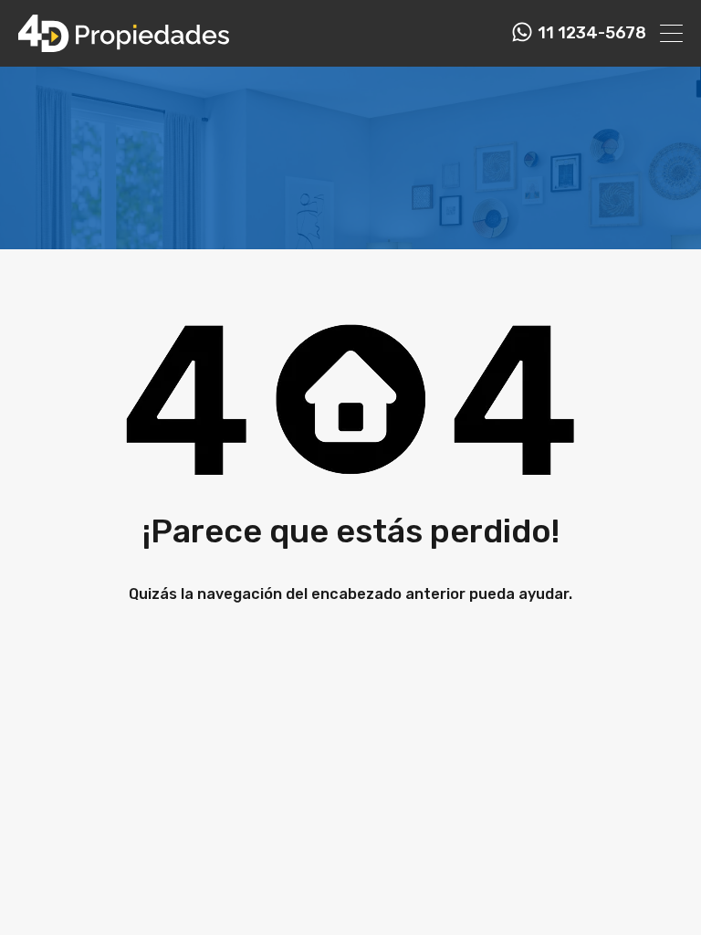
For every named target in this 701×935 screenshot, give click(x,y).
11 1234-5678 (592, 33)
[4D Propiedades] (123, 44)
